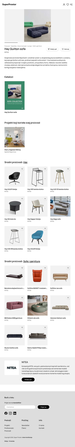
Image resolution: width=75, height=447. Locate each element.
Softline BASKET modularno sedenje (40, 288)
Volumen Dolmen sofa (58, 318)
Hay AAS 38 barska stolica (13, 249)
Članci (24, 428)
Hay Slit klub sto (10, 219)
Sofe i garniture (37, 46)
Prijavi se (43, 407)
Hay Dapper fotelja (34, 219)
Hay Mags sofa (55, 219)
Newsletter (25, 425)
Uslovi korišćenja (27, 437)
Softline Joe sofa (56, 288)
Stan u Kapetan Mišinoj (12, 150)
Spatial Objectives (10, 152)
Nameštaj (13, 46)
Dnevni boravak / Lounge (25, 46)
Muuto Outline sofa (11, 348)
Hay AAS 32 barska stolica (59, 189)
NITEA (6, 52)
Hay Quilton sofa (10, 112)
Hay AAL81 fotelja (10, 189)
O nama (41, 425)
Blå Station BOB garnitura (13, 318)
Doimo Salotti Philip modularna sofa (39, 348)
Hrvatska (11, 441)
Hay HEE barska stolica (35, 189)
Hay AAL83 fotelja (33, 249)
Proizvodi (7, 46)
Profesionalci (9, 428)
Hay (25, 162)
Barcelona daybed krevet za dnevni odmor (19, 288)
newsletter (17, 403)
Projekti (7, 425)
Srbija (6, 441)
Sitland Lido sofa (33, 318)
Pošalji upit (28, 379)
